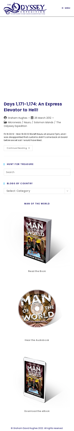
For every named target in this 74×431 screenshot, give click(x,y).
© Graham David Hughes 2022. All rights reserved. (37, 428)
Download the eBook (37, 411)
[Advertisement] (37, 55)
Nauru (27, 122)
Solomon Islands (43, 122)
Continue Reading (20, 148)
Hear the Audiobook (37, 340)
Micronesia (14, 122)
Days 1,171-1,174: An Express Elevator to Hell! (33, 107)
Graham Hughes (17, 118)
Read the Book (37, 271)
